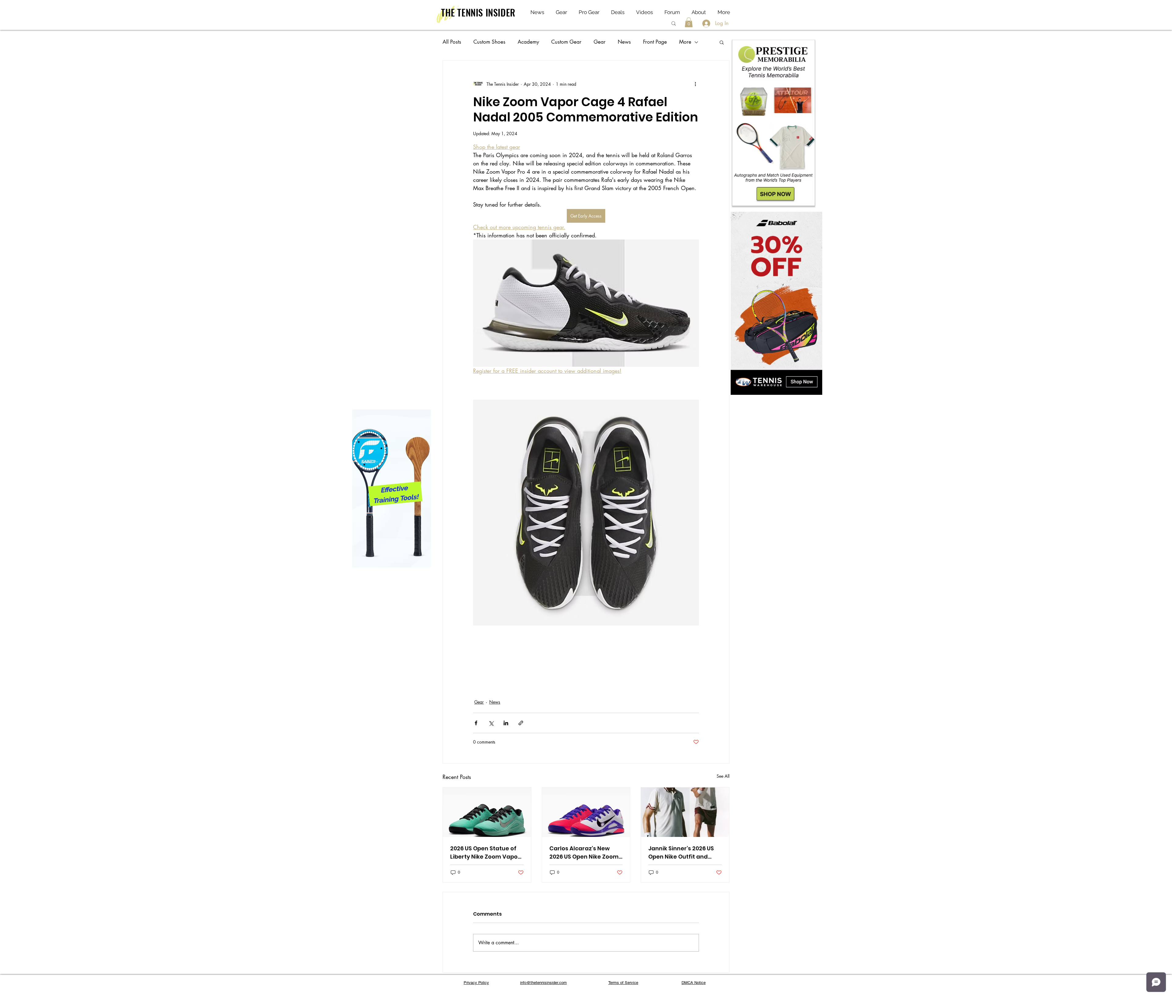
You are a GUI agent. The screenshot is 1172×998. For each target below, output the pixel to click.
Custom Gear (566, 41)
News (624, 41)
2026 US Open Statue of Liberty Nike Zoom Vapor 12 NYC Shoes (485, 853)
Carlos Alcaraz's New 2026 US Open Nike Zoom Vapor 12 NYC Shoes (584, 853)
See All (723, 776)
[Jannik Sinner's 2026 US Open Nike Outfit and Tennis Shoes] (685, 812)
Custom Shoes (489, 41)
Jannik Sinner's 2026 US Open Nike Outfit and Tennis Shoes (681, 853)
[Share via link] (521, 723)
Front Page (655, 41)
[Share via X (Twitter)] (491, 723)
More (685, 41)
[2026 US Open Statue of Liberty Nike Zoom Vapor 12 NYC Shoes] (487, 812)
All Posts (452, 41)
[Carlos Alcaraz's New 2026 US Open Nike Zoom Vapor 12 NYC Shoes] (586, 812)
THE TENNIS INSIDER (478, 12)
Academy (528, 41)
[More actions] (695, 84)
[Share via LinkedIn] (506, 723)
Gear (600, 41)
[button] (689, 22)
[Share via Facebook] (476, 723)
